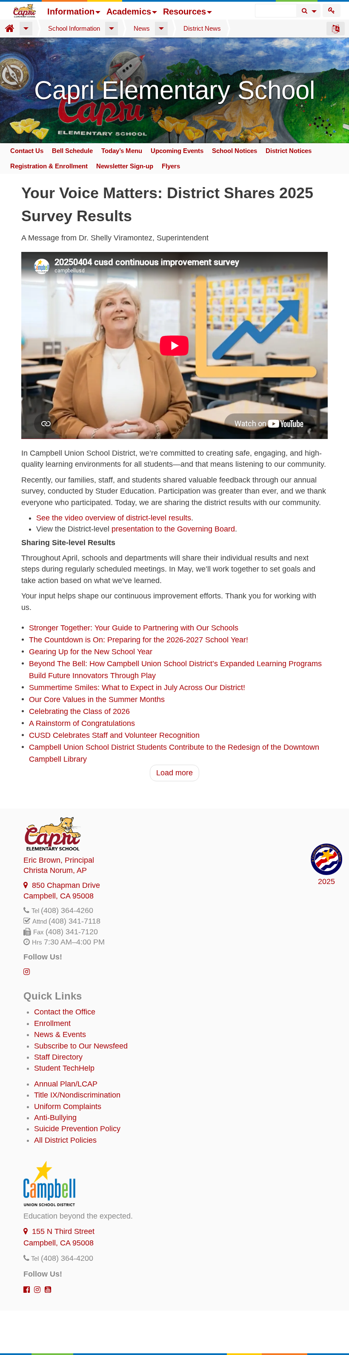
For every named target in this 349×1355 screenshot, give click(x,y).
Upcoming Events (177, 150)
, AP (55, 870)
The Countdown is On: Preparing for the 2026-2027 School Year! (138, 640)
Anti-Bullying (55, 1117)
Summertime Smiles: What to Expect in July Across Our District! (137, 687)
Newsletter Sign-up (124, 166)
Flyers (171, 166)
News (142, 28)
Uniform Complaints (67, 1106)
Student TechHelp (64, 1068)
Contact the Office (64, 1012)
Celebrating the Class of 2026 (79, 711)
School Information (74, 28)
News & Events (60, 1034)
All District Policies (65, 1140)
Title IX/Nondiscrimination (77, 1095)
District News (202, 28)
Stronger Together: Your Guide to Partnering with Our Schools (133, 628)
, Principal (58, 860)
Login (331, 10)
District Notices (289, 150)
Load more (174, 773)
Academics (128, 11)
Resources (184, 11)
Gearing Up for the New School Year (90, 651)
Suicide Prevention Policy (77, 1128)
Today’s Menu (121, 150)
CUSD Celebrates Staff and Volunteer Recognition (114, 735)
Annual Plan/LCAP (65, 1084)
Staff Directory (58, 1057)
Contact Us (26, 150)
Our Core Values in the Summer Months (97, 699)
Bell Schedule (72, 150)
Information (70, 11)
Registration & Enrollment (49, 166)
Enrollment (52, 1023)
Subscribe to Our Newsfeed (81, 1046)
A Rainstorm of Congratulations (82, 723)
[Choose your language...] (335, 28)
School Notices (234, 150)
